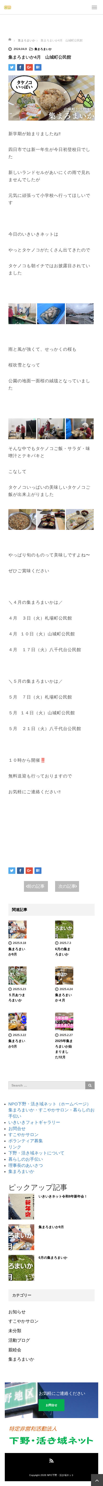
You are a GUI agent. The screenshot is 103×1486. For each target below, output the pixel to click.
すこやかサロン (23, 1134)
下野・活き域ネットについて (36, 1153)
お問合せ (17, 1128)
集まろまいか (43, 49)
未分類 (14, 1330)
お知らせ (17, 1311)
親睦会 (14, 1349)
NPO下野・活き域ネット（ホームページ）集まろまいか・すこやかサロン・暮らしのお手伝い (51, 1110)
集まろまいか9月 (51, 1227)
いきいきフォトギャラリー (34, 1122)
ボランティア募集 (25, 1140)
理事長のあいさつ (25, 1165)
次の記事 (67, 886)
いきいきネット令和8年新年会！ (63, 1196)
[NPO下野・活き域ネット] (7, 7)
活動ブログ (19, 1340)
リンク (14, 1147)
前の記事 (36, 886)
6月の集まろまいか (53, 1257)
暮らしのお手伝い (25, 1159)
